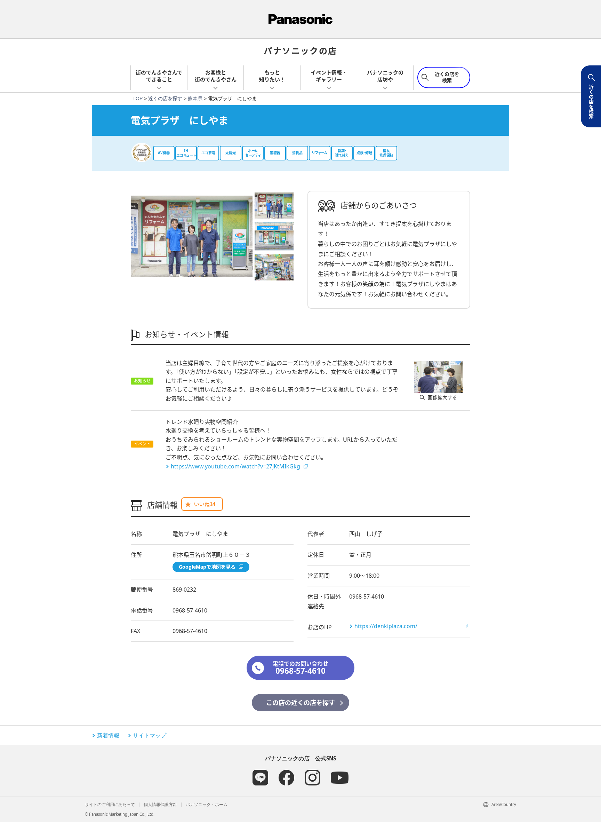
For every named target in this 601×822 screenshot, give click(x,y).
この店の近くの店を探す (300, 702)
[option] (192, 236)
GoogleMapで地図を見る (207, 566)
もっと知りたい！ (272, 76)
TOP (138, 98)
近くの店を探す (165, 98)
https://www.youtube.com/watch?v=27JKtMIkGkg (235, 466)
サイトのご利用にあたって (110, 804)
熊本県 (195, 98)
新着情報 (108, 735)
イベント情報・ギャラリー (329, 76)
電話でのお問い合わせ (300, 668)
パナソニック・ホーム (206, 804)
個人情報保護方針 (160, 804)
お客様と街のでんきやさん (216, 76)
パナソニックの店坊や (385, 76)
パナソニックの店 (300, 50)
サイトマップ (149, 735)
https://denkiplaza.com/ (385, 626)
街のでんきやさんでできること (159, 76)
